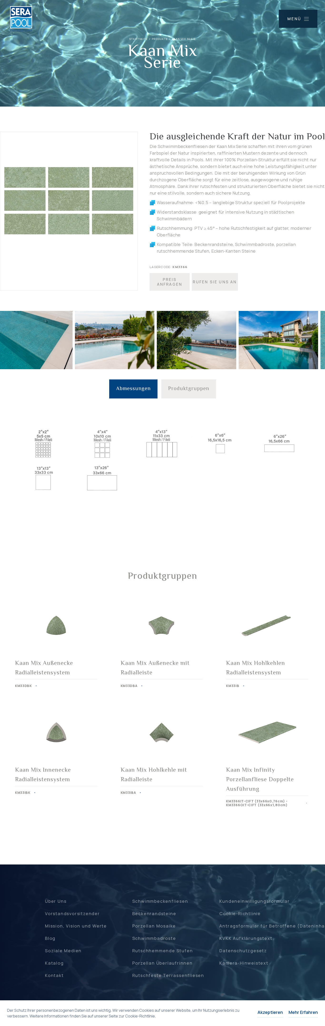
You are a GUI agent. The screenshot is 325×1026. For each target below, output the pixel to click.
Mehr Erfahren (303, 1012)
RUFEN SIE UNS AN (215, 282)
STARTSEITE (138, 39)
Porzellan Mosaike (154, 925)
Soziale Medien (63, 950)
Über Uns (55, 901)
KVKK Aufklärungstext (245, 938)
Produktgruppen (188, 389)
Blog (50, 938)
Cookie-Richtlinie (240, 913)
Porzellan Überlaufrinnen (162, 963)
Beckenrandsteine (154, 913)
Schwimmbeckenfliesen (160, 901)
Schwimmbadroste (154, 938)
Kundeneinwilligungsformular (254, 901)
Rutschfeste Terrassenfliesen (168, 975)
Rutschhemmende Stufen (162, 950)
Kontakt (54, 975)
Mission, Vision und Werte (76, 925)
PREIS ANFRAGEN (169, 282)
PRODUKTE (160, 39)
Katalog (54, 963)
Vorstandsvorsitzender (72, 913)
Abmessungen (133, 389)
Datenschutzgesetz (243, 950)
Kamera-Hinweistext (243, 963)
